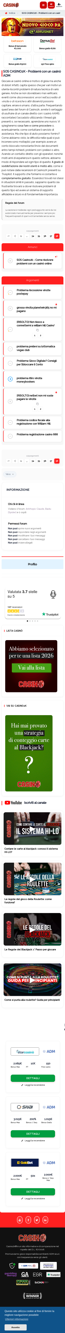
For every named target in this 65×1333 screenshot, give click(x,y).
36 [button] (45, 236)
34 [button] (33, 236)
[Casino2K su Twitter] (37, 1220)
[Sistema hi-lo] (31, 666)
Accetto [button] (15, 1327)
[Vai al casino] (25, 1051)
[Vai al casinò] (17, 42)
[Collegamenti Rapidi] (43, 5)
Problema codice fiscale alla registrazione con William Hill (33, 422)
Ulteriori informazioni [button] (16, 1319)
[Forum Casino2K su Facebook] (28, 1220)
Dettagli (33, 1078)
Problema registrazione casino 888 (37, 434)
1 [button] (21, 236)
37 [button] (51, 236)
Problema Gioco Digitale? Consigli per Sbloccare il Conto (37, 362)
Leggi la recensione (35, 1085)
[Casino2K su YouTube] (20, 1220)
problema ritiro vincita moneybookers (29, 380)
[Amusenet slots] (32, 27)
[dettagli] (25, 1107)
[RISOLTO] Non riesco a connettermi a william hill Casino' (36, 323)
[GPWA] (23, 1282)
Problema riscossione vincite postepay (33, 292)
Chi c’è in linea (16, 504)
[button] (8, 236)
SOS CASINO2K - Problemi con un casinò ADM (32, 73)
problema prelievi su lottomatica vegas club (36, 348)
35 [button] (39, 236)
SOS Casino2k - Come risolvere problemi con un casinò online (35, 261)
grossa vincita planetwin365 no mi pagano (36, 309)
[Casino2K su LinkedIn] (45, 1220)
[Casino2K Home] (11, 5)
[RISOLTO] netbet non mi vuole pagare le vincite (35, 397)
